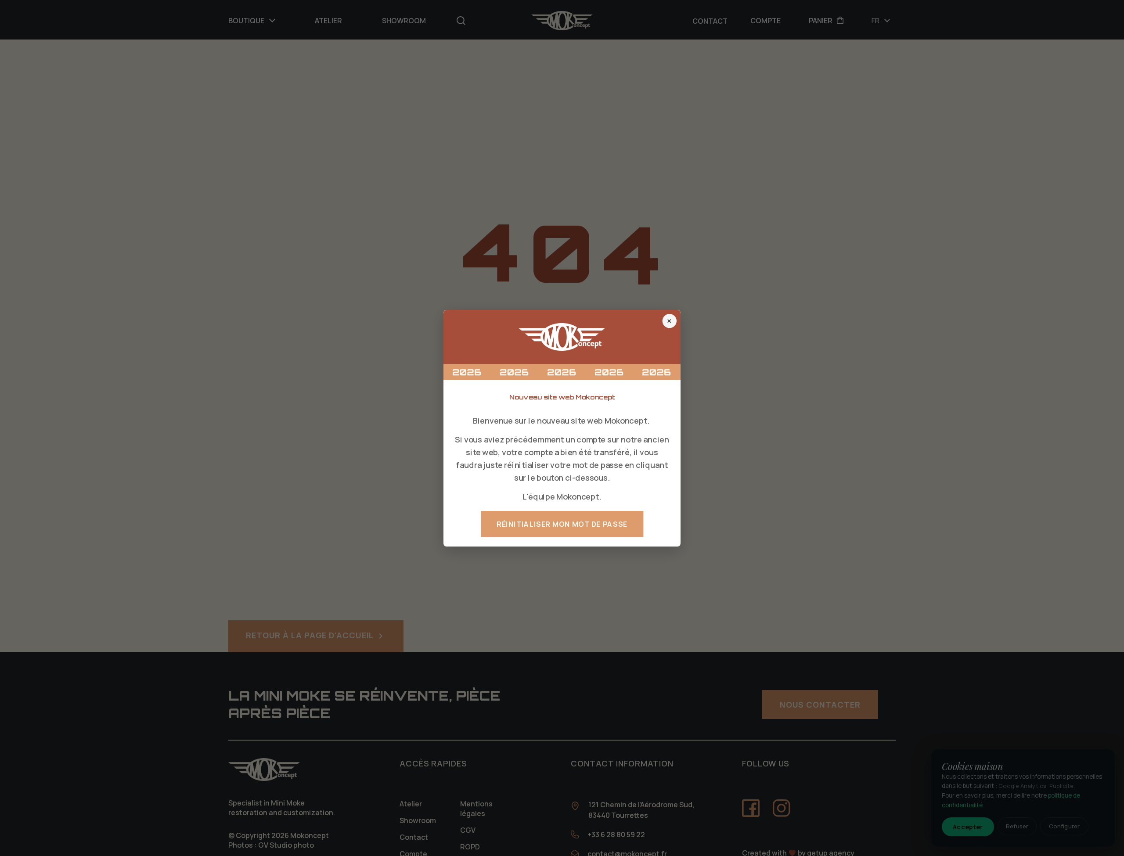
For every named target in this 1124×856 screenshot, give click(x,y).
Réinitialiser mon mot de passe (562, 524)
